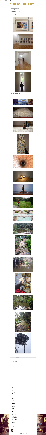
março (12, 398)
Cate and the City (22, 3)
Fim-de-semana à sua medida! (14, 401)
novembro (13, 392)
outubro (13, 393)
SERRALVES (13, 425)
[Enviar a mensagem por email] (16, 357)
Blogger (26, 433)
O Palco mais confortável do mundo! (15, 417)
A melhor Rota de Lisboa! (14, 414)
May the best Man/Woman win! (14, 416)
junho (12, 396)
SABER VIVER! (13, 406)
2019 (12, 387)
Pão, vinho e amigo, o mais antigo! (15, 420)
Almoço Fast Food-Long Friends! (15, 409)
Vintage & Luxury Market (14, 424)
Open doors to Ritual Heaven (14, 419)
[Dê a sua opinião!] (17, 357)
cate (14, 429)
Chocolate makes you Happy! (14, 405)
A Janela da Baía (13, 411)
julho (12, 395)
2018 (12, 388)
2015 (12, 390)
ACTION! (13, 408)
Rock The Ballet (13, 403)
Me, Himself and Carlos (14, 422)
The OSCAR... (13, 400)
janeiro (12, 426)
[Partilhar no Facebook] (18, 357)
